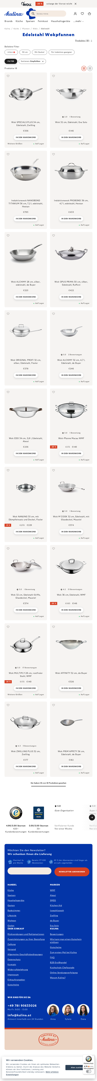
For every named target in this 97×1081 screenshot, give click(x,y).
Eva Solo (54, 926)
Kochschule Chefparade (62, 968)
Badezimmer (14, 911)
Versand (12, 949)
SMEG (53, 900)
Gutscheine (13, 985)
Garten (11, 906)
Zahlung (12, 944)
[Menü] (92, 1056)
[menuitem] (9, 22)
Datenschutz (14, 960)
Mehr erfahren (52, 1072)
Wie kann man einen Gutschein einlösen (65, 940)
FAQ (52, 958)
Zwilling (54, 916)
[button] (48, 61)
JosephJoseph (57, 911)
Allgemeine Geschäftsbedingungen (25, 955)
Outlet (11, 926)
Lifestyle (12, 916)
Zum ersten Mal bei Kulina (63, 952)
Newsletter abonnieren (72, 872)
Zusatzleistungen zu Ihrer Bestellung (26, 939)
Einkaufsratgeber (16, 980)
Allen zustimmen (78, 1067)
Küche (11, 890)
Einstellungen (12, 1075)
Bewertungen (57, 934)
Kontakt (12, 965)
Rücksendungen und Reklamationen (26, 934)
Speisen (12, 895)
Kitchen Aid (56, 906)
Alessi (53, 895)
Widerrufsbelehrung (18, 970)
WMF (52, 890)
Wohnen (12, 921)
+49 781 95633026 (22, 1005)
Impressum (13, 975)
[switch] (88, 1071)
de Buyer (54, 921)
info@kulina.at (19, 1015)
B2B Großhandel (58, 963)
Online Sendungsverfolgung (64, 973)
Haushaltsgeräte (16, 900)
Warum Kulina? (57, 978)
